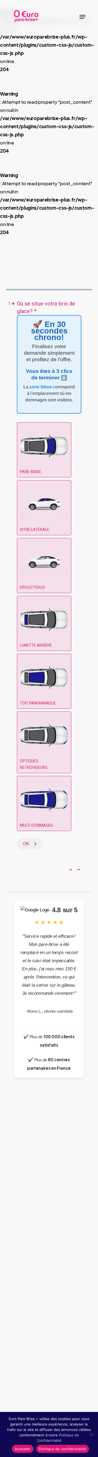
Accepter (23, 1449)
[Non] (91, 1434)
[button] (82, 17)
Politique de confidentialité (62, 1449)
